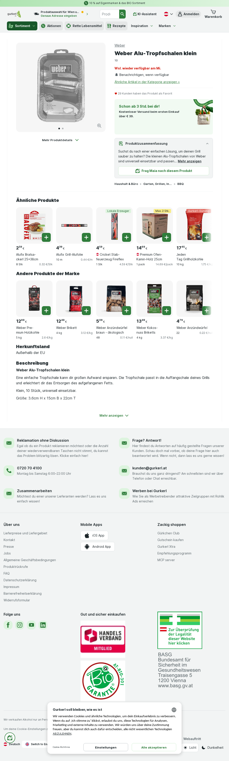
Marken (165, 26)
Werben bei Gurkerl (149, 491)
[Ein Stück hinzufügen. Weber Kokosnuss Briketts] (166, 310)
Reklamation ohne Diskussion (43, 440)
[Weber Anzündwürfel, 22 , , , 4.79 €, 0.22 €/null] (194, 298)
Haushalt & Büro (126, 184)
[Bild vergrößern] (99, 125)
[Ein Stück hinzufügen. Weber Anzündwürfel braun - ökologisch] (126, 310)
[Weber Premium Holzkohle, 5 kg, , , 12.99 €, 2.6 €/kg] (34, 298)
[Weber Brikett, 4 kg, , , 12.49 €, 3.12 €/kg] (74, 298)
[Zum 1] (59, 128)
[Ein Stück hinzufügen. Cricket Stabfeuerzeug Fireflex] (126, 237)
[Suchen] (122, 14)
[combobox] (109, 14)
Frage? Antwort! (146, 440)
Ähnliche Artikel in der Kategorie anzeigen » (147, 82)
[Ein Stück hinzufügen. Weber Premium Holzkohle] (46, 310)
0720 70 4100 (29, 468)
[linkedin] (42, 625)
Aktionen (54, 26)
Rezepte (119, 26)
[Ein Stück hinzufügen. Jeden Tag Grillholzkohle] (206, 237)
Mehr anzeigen (189, 161)
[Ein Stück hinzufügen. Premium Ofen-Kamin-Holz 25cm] (166, 237)
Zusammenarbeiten (34, 491)
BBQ (180, 184)
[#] (179, 630)
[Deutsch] (168, 14)
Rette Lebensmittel (87, 26)
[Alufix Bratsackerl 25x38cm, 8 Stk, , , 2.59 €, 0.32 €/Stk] (34, 225)
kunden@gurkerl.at (149, 468)
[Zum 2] (63, 128)
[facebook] (8, 625)
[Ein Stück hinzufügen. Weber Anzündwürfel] (206, 310)
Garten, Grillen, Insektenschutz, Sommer (157, 184)
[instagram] (19, 625)
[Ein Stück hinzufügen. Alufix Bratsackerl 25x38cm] (46, 237)
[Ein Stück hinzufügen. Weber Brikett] (86, 310)
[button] (188, 14)
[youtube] (31, 625)
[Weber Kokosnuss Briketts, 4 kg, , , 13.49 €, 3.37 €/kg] (154, 298)
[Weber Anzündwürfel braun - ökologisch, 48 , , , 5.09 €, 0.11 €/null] (114, 298)
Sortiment (22, 26)
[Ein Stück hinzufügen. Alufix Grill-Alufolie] (86, 237)
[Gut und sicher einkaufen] (103, 681)
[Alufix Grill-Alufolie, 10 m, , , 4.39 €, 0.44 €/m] (74, 225)
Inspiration (139, 26)
